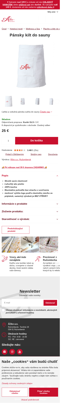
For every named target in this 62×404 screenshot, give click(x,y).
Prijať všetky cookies (43, 392)
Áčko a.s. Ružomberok (20, 159)
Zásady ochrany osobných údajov (17, 383)
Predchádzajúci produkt (15, 229)
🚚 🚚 (24, 167)
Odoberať (50, 303)
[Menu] (56, 19)
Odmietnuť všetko (15, 392)
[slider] (20, 150)
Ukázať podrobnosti (30, 400)
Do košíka (36, 140)
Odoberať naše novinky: (30, 295)
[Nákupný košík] (49, 19)
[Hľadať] (42, 19)
